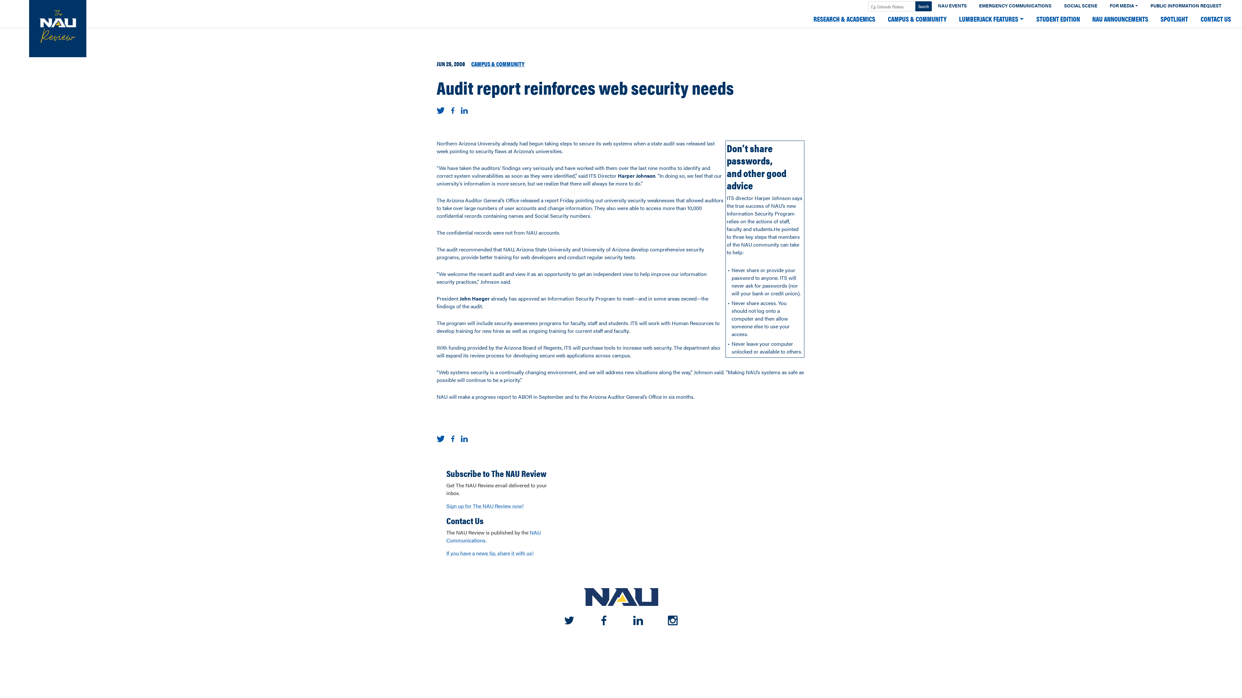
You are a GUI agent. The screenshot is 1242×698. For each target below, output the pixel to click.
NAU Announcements (1120, 19)
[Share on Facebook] (452, 109)
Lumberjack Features (988, 19)
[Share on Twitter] (441, 109)
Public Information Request (1185, 6)
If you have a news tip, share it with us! (490, 553)
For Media (1122, 6)
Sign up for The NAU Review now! (485, 506)
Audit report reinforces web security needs (585, 87)
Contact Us (1216, 19)
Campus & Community (917, 19)
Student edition (1058, 19)
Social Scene (1080, 6)
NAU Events (952, 6)
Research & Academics (844, 19)
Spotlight (1174, 19)
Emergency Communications (1015, 6)
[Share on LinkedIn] (464, 109)
